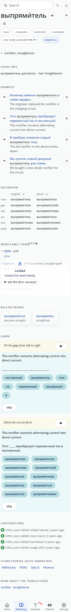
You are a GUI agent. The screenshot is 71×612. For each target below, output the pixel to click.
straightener (21, 587)
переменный (19, 121)
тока (34, 142)
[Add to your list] (4, 23)
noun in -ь (51, 40)
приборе (19, 137)
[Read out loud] (52, 15)
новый (32, 159)
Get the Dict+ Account (22, 282)
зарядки (25, 99)
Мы (12, 159)
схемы (41, 163)
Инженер (16, 95)
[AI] (66, 5)
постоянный (46, 121)
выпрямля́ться (14, 316)
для (33, 163)
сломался (32, 137)
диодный (44, 159)
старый (45, 137)
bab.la (35, 567)
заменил (30, 95)
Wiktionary (9, 567)
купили (21, 159)
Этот (13, 116)
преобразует (47, 116)
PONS (23, 567)
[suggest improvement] (66, 15)
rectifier (6, 587)
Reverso (48, 567)
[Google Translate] (58, 5)
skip (9, 407)
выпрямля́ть (45, 316)
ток (31, 121)
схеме (14, 99)
